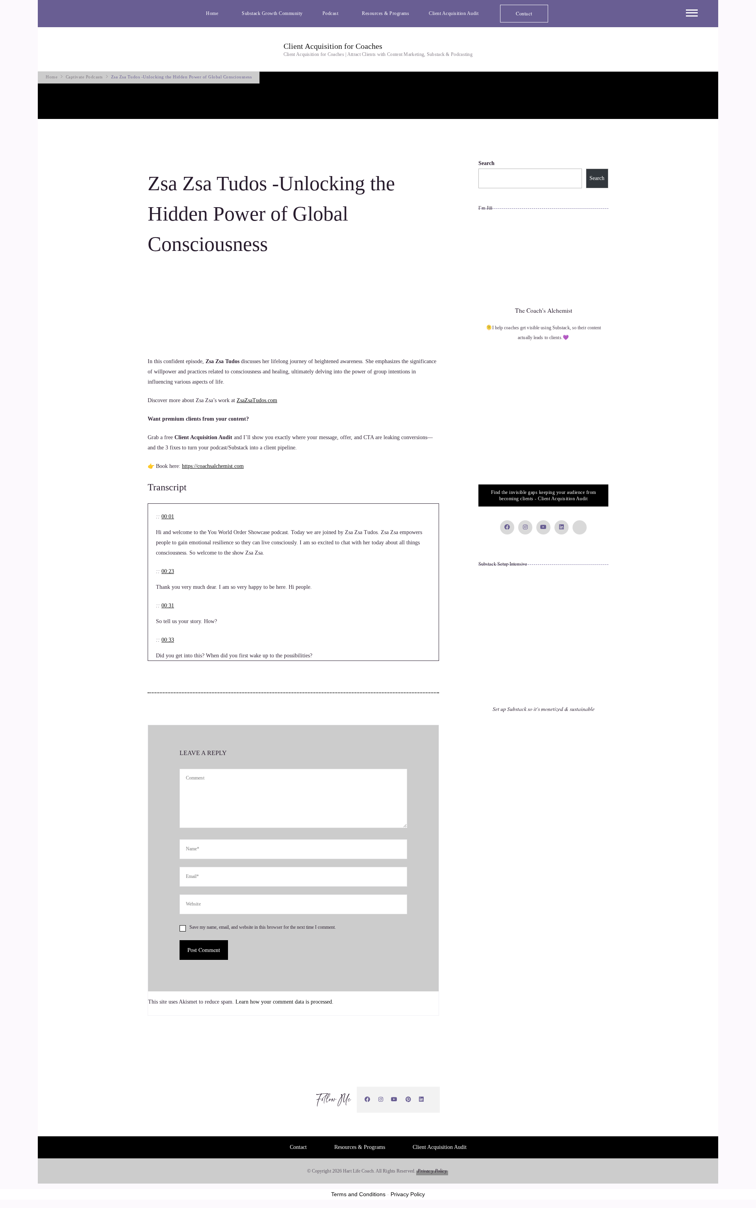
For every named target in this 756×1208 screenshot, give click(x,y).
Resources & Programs (385, 13)
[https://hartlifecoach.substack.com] (432, 1099)
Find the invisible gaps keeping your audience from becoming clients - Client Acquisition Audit (543, 495)
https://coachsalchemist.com (213, 466)
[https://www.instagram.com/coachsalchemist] (380, 1099)
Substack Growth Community (272, 13)
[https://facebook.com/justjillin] (367, 1099)
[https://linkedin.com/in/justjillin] (421, 1099)
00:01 (167, 517)
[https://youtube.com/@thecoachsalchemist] (394, 1099)
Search (486, 163)
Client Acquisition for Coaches (333, 46)
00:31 (167, 606)
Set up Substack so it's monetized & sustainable (544, 709)
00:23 (167, 571)
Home (212, 13)
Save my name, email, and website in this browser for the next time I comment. (262, 927)
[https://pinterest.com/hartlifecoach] (408, 1099)
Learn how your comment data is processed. (284, 1002)
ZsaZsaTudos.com (257, 400)
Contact (524, 13)
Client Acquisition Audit (453, 13)
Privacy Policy (432, 1170)
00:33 (167, 640)
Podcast (330, 13)
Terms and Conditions (358, 1194)
